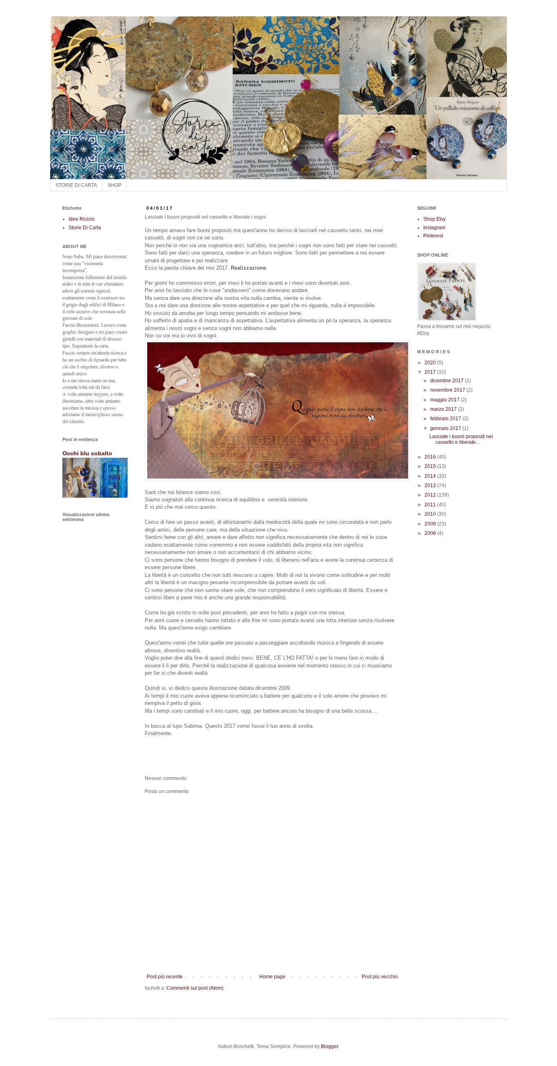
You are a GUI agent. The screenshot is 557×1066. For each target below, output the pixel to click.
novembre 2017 (448, 390)
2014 (430, 476)
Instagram (434, 227)
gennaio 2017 (446, 428)
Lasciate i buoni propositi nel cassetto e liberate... (461, 439)
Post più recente (165, 977)
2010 (430, 514)
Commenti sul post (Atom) (194, 988)
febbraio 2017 (446, 418)
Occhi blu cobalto (87, 453)
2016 (430, 457)
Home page (272, 977)
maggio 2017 (445, 400)
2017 (430, 372)
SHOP (115, 185)
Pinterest (433, 236)
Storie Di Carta (85, 227)
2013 (430, 485)
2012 (430, 495)
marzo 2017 (444, 409)
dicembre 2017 (447, 380)
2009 (430, 524)
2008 (430, 533)
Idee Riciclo (82, 219)
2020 (430, 363)
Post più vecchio (380, 977)
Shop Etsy (434, 219)
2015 (430, 466)
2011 (430, 505)
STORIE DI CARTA (76, 185)
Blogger (329, 1046)
